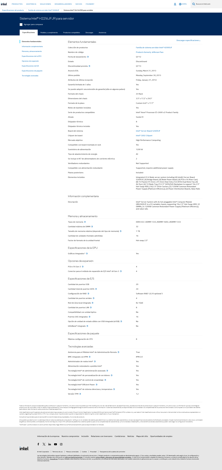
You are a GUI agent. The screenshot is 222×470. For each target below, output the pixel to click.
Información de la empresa (48, 436)
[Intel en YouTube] (55, 445)
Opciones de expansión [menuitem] (30, 61)
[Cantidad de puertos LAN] (90, 307)
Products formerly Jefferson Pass (149, 52)
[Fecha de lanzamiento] (88, 57)
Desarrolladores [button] (63, 4)
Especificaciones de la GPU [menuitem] (31, 56)
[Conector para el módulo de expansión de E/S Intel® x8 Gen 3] (121, 271)
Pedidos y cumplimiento (49, 32)
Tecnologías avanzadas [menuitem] (30, 76)
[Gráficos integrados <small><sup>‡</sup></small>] (87, 254)
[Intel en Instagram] (61, 445)
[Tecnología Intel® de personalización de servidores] (111, 375)
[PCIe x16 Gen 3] (82, 267)
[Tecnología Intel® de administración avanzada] (107, 371)
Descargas (89, 32)
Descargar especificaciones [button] (188, 40)
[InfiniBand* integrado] (87, 326)
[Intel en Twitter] (44, 445)
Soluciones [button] (45, 4)
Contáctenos (120, 436)
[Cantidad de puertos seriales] (93, 298)
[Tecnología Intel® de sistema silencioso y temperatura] (114, 389)
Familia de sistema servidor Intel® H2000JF (154, 47)
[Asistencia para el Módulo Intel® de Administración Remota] (118, 352)
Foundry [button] (90, 4)
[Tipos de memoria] (85, 222)
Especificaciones (28, 32)
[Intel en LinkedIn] (50, 445)
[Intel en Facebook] (38, 445)
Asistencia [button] (31, 4)
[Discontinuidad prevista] (89, 66)
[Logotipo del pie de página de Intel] (24, 448)
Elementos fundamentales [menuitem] (31, 41)
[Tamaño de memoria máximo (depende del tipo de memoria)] (120, 231)
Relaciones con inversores (101, 436)
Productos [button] (17, 4)
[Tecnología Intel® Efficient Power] (96, 385)
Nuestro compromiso (70, 436)
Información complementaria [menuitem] (32, 46)
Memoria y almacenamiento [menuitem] (32, 51)
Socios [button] (79, 4)
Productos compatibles (71, 32)
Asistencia (102, 32)
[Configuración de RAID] (88, 294)
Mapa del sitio (142, 436)
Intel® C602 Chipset (144, 135)
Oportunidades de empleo (161, 436)
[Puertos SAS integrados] (89, 317)
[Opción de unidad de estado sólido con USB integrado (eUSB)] (121, 321)
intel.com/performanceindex (73, 457)
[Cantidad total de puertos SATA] (96, 289)
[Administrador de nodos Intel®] (95, 361)
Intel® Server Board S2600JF (148, 131)
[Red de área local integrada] (92, 303)
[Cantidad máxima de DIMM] (92, 227)
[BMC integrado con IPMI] (89, 357)
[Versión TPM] (80, 394)
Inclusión (85, 436)
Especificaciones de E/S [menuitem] (30, 66)
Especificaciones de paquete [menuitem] (32, 71)
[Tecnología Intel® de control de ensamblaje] (105, 380)
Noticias (130, 436)
